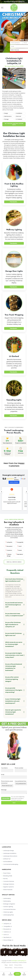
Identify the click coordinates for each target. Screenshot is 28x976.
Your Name (4, 768)
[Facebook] (5, 952)
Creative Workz (22, 962)
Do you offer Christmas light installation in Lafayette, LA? (14, 625)
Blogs (6, 965)
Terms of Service (18, 967)
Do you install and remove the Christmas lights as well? (14, 605)
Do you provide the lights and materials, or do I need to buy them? (14, 655)
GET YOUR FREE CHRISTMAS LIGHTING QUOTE (14, 124)
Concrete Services (8, 881)
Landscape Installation (9, 853)
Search (11, 965)
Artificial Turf (6, 859)
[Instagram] (10, 952)
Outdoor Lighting (7, 906)
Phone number (19, 768)
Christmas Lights (7, 912)
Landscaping (6, 898)
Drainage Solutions (8, 884)
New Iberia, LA (6, 937)
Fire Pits (5, 878)
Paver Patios (6, 873)
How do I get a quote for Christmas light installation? (14, 712)
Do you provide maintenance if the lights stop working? (14, 690)
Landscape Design (8, 850)
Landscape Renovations (9, 856)
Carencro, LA (6, 932)
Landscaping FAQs (8, 915)
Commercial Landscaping (10, 864)
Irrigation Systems (8, 887)
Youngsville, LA (7, 926)
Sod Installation (7, 861)
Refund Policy (8, 967)
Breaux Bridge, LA (7, 940)
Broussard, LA (6, 929)
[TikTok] (16, 952)
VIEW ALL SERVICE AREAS (14, 562)
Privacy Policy (18, 965)
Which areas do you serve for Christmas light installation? (14, 644)
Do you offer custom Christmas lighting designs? (14, 679)
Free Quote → (14, 202)
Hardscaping (6, 901)
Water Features (7, 889)
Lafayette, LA (6, 923)
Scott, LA (5, 934)
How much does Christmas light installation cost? (14, 580)
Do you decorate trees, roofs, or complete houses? (14, 615)
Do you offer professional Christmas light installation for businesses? (14, 667)
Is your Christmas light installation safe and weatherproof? (14, 701)
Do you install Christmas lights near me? (14, 634)
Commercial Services (9, 909)
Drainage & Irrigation (8, 904)
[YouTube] (22, 952)
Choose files (5, 798)
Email (2, 774)
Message (3, 790)
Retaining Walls (7, 876)
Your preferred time (20, 781)
